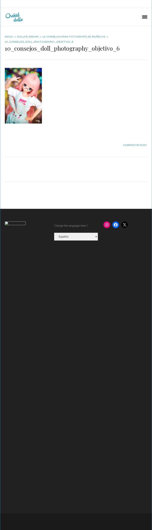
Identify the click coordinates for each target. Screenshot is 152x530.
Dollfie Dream (27, 36)
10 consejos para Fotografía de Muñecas (73, 36)
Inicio (9, 36)
